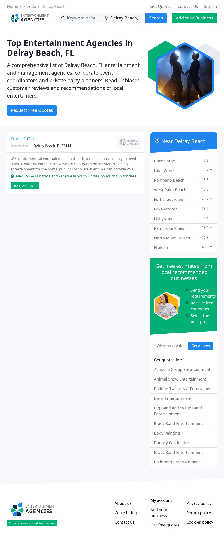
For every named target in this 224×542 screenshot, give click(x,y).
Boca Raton (184, 160)
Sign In (210, 6)
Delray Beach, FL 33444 (52, 145)
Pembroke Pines (184, 228)
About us (123, 503)
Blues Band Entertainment (178, 423)
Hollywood (184, 218)
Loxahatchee (184, 209)
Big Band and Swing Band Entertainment (178, 410)
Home (12, 6)
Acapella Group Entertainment (182, 369)
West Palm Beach (184, 189)
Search (156, 18)
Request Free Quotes (32, 110)
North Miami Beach (184, 237)
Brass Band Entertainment (178, 452)
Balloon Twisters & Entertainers (183, 388)
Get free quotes (164, 525)
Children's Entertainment (177, 462)
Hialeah (184, 247)
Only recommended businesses (32, 523)
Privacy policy (199, 503)
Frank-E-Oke (22, 139)
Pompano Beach (184, 180)
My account (161, 500)
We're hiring (126, 512)
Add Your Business (194, 18)
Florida (29, 6)
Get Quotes (161, 6)
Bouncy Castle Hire (171, 442)
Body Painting (167, 433)
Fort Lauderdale (184, 199)
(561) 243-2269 (24, 186)
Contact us (125, 522)
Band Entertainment (173, 398)
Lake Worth (184, 170)
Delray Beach (53, 6)
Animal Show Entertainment (180, 379)
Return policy (198, 512)
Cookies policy (199, 522)
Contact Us (188, 6)
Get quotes (200, 345)
